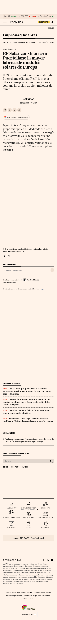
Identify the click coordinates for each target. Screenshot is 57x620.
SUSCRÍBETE (43, 22)
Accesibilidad (27, 595)
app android (45, 527)
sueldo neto (45, 508)
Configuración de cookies (42, 592)
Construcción (42, 42)
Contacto (8, 592)
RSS (39, 595)
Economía (17, 270)
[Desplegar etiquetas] (52, 270)
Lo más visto (9, 433)
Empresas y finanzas (20, 35)
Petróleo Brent (45, 16)
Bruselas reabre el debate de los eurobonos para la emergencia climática (26, 411)
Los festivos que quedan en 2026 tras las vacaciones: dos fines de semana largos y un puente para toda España (27, 391)
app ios (28, 527)
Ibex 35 (7, 16)
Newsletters (46, 595)
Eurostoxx (15, 467)
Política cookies (26, 592)
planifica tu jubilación (11, 517)
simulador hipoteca (28, 508)
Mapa (35, 595)
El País (50, 28)
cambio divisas (28, 517)
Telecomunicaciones (18, 42)
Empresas (7, 270)
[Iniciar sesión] (52, 22)
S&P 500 (24, 16)
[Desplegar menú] (5, 22)
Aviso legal (16, 592)
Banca (5, 42)
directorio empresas (45, 517)
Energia (32, 42)
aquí (42, 289)
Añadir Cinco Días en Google (17, 117)
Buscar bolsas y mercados (16, 454)
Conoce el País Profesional (28, 538)
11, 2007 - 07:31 (28, 103)
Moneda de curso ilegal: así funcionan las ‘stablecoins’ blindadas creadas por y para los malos (28, 419)
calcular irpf (11, 508)
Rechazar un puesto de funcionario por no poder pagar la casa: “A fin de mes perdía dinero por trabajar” (29, 440)
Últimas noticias (11, 384)
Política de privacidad (14, 595)
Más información (9, 283)
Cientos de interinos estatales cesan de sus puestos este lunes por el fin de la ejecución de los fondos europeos (26, 402)
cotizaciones (11, 527)
